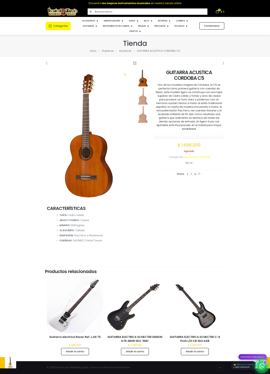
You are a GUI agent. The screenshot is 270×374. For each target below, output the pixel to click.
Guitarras (108, 51)
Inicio (93, 51)
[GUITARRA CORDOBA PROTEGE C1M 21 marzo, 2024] (8, 362)
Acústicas (125, 51)
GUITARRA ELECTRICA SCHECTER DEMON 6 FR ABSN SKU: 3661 (134, 339)
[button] (125, 74)
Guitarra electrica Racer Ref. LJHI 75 (75, 337)
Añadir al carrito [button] (75, 351)
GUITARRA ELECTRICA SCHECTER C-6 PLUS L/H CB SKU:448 (195, 339)
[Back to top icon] (220, 367)
